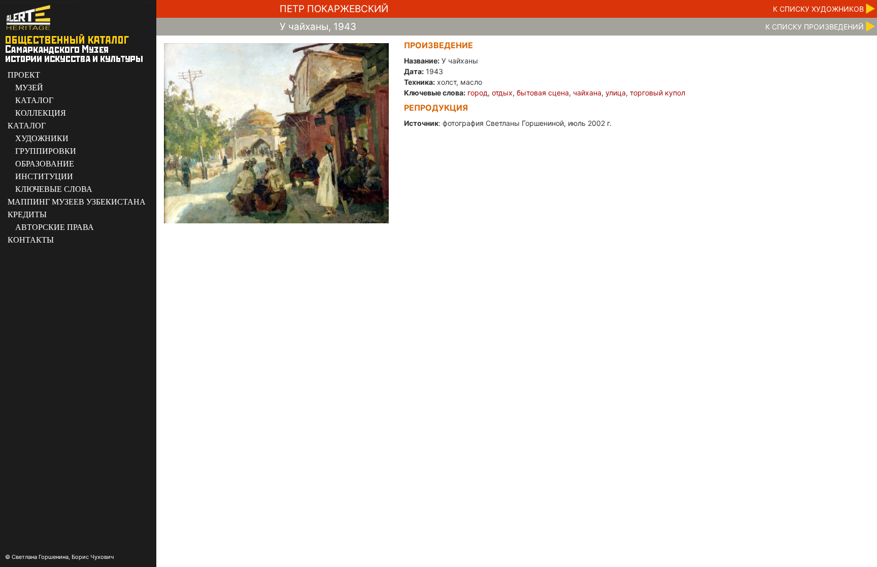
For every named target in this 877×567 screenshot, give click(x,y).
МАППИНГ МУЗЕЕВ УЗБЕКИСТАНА (77, 201)
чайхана (587, 92)
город (477, 92)
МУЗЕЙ (29, 87)
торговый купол (657, 92)
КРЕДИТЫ (27, 214)
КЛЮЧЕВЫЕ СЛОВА (53, 189)
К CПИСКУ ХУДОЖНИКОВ (818, 9)
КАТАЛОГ (34, 100)
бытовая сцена (543, 92)
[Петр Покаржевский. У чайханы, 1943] (276, 133)
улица (615, 92)
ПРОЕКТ (24, 75)
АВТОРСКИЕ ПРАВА (54, 227)
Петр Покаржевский (334, 9)
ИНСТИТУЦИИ (44, 176)
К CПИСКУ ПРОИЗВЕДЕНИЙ (814, 26)
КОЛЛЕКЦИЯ (40, 113)
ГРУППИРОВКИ (45, 151)
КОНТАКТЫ (31, 240)
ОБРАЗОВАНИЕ (44, 163)
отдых (502, 92)
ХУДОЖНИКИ (42, 138)
